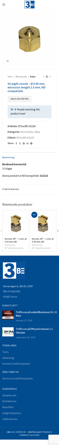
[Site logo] (29, 4)
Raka (32, 76)
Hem (10, 76)
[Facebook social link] (16, 143)
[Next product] (49, 76)
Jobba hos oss (9, 419)
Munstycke (21, 76)
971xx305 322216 (25, 137)
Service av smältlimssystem (17, 378)
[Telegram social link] (31, 143)
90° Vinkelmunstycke (14, 248)
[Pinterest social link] (24, 143)
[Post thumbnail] (8, 316)
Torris (5, 352)
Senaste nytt (9, 395)
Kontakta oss (9, 401)
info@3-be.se (10, 296)
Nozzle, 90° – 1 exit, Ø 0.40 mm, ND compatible (43, 241)
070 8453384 (13, 291)
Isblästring (8, 358)
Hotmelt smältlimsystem (16, 364)
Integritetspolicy (11, 413)
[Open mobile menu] (4, 5)
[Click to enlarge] (8, 61)
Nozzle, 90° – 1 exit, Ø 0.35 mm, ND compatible (15, 241)
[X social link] (20, 143)
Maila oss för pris (20, 99)
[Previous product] (43, 76)
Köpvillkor (8, 407)
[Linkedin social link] (27, 143)
